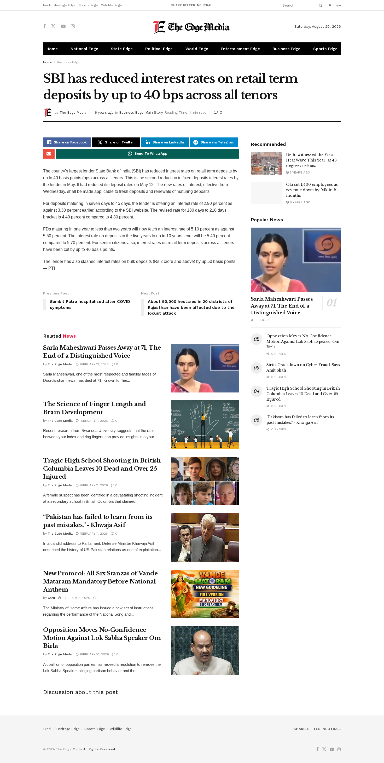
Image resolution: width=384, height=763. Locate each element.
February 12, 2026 (93, 364)
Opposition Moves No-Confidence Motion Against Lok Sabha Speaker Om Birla (102, 638)
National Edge (84, 49)
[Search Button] (319, 5)
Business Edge (286, 49)
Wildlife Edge (111, 5)
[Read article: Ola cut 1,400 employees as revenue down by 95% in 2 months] (266, 193)
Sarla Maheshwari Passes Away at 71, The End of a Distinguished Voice (282, 306)
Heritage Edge (64, 5)
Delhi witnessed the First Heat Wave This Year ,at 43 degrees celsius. (311, 160)
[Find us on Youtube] (63, 27)
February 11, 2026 (93, 421)
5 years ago (299, 172)
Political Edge (159, 49)
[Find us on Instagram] (73, 27)
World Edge (196, 49)
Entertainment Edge (240, 49)
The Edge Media (73, 112)
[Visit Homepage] (192, 26)
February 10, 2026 (93, 654)
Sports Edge (88, 5)
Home (52, 49)
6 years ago (104, 112)
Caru (51, 598)
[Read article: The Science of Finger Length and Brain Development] (205, 424)
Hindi (47, 5)
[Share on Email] (49, 154)
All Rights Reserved (99, 749)
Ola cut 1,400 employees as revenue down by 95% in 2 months (312, 190)
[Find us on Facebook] (44, 27)
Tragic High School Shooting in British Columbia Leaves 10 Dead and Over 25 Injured (102, 468)
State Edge (122, 49)
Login (336, 5)
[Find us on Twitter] (53, 26)
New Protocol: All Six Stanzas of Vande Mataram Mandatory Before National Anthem (100, 581)
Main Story (154, 112)
